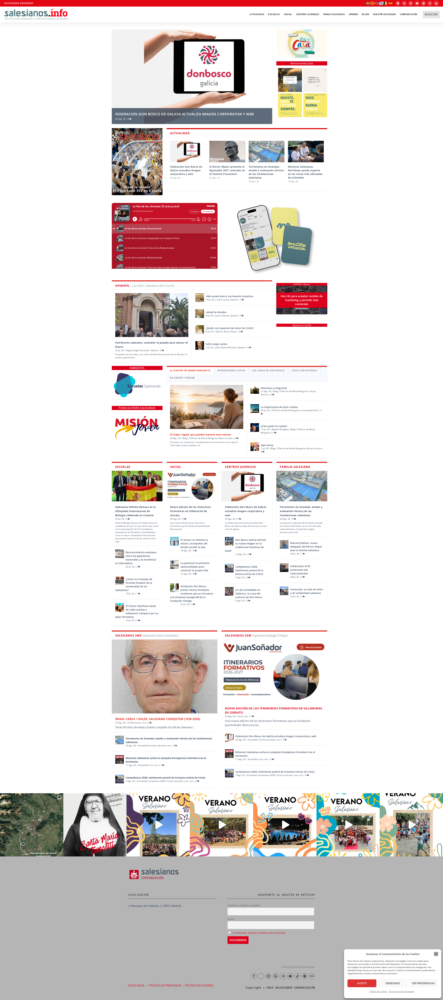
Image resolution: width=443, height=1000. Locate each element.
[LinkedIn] (436, 3)
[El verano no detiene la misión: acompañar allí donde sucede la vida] (174, 541)
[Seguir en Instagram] (268, 976)
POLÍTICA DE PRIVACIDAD (165, 985)
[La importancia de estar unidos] (254, 408)
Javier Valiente (222, 315)
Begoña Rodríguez (280, 429)
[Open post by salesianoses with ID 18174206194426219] (348, 825)
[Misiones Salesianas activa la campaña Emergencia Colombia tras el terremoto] (119, 759)
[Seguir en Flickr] (312, 976)
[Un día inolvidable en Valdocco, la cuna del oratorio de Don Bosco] (229, 591)
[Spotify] (423, 3)
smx (144, 722)
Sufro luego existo (216, 344)
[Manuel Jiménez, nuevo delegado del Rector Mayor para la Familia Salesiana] (284, 544)
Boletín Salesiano (384, 14)
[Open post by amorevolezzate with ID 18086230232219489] (290, 80)
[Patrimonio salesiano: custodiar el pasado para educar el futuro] (151, 315)
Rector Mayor (230, 331)
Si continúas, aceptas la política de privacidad (259, 932)
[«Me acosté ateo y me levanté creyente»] (199, 297)
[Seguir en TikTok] (297, 976)
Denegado (393, 983)
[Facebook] (397, 3)
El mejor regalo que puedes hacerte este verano (200, 434)
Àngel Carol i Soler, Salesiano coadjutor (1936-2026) (157, 719)
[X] (404, 3)
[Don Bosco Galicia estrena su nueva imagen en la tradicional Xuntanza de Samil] (229, 541)
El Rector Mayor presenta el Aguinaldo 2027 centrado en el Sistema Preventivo (227, 170)
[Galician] (381, 3)
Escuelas (274, 14)
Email (231, 919)
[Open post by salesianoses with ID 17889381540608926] (95, 825)
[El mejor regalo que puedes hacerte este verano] (206, 407)
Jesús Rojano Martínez (226, 347)
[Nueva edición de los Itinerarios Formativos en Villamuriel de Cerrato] (192, 486)
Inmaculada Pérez (310, 410)
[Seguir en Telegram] (283, 976)
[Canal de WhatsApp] (429, 3)
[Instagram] (410, 3)
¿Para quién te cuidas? (274, 426)
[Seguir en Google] (276, 976)
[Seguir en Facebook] (254, 976)
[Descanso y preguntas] (254, 389)
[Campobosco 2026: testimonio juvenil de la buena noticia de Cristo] (229, 568)
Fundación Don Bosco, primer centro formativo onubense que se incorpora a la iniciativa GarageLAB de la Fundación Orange (191, 593)
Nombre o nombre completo (244, 905)
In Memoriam (134, 722)
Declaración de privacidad (401, 991)
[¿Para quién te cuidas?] (254, 427)
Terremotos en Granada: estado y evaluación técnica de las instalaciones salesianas (301, 511)
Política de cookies (378, 991)
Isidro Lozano (223, 299)
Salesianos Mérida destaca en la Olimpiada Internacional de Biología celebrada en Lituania (135, 511)
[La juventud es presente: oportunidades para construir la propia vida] (174, 564)
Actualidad (257, 14)
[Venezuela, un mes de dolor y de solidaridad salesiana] (284, 590)
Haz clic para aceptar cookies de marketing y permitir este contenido (302, 300)
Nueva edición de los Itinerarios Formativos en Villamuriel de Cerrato (190, 511)
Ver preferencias (423, 983)
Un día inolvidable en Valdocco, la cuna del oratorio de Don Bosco (248, 593)
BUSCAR (431, 14)
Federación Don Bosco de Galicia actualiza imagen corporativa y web (184, 114)
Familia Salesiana (334, 14)
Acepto (362, 983)
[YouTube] (417, 3)
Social (288, 14)
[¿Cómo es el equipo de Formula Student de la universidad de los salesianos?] (119, 580)
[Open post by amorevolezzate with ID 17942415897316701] (290, 105)
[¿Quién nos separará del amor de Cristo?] (199, 329)
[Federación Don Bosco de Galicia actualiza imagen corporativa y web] (188, 151)
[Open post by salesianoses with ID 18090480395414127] (221, 825)
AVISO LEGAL (136, 985)
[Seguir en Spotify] (305, 976)
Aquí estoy (267, 445)
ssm (156, 765)
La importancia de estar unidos (279, 407)
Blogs (185, 438)
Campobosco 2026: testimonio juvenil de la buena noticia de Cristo (249, 570)
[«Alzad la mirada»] (199, 313)
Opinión (353, 14)
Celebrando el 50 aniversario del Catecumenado (300, 570)
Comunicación (408, 14)
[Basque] (368, 3)
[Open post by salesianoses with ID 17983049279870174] (285, 825)
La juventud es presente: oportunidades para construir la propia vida (195, 566)
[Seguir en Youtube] (290, 976)
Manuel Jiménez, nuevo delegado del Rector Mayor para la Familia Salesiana (306, 546)
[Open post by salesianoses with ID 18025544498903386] (31, 825)
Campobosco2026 (157, 781)
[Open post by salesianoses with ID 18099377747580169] (411, 825)
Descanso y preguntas (274, 388)
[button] (436, 954)
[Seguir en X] (261, 976)
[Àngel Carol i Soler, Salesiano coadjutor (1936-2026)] (165, 676)
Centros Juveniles (307, 14)
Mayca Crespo (225, 438)
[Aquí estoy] (254, 446)
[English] (377, 3)
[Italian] (386, 3)
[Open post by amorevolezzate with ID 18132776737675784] (315, 80)
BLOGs (365, 14)
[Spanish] (390, 3)
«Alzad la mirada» (216, 312)
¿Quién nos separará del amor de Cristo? (230, 328)
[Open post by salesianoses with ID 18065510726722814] (158, 825)
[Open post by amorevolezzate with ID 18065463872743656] (315, 105)
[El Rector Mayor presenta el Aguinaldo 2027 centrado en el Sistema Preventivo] (227, 151)
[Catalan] (372, 3)
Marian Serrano (314, 448)
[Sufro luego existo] (199, 345)
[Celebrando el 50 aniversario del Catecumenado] (284, 567)
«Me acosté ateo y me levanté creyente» (230, 296)
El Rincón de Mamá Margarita (203, 438)
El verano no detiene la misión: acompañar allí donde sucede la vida (194, 543)
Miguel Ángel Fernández (138, 350)
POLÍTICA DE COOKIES (199, 985)
